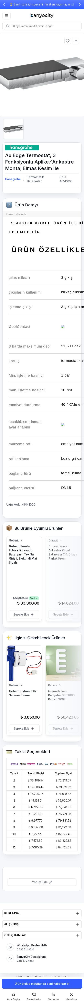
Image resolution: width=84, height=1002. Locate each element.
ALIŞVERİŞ (11, 924)
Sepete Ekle (21, 614)
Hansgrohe (13, 179)
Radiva (52, 685)
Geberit (14, 540)
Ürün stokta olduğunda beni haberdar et (42, 983)
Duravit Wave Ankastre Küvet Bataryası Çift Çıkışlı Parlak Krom (63, 552)
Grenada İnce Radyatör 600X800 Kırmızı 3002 (61, 695)
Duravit (53, 540)
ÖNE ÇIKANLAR (15, 935)
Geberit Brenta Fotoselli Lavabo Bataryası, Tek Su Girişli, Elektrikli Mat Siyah (23, 554)
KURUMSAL (12, 913)
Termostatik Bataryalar (35, 179)
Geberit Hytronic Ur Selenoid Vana (22, 693)
